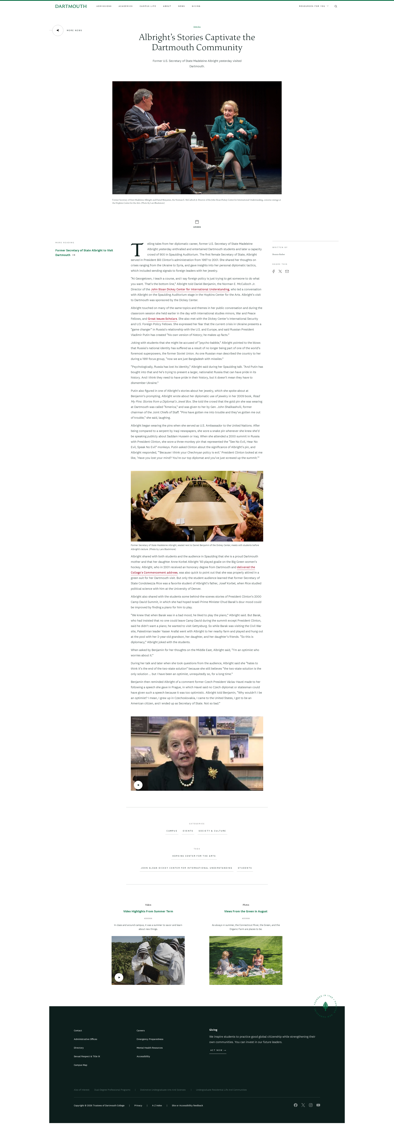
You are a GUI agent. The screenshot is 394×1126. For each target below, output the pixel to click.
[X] (303, 1106)
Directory (79, 1047)
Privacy (138, 1105)
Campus (172, 831)
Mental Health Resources (150, 1047)
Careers (141, 1030)
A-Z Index (157, 1105)
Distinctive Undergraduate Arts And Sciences (163, 1089)
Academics (126, 6)
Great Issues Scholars (162, 319)
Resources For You (312, 6)
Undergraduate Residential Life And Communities (221, 1089)
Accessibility (143, 1056)
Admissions (104, 6)
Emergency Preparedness (150, 1039)
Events (188, 831)
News (181, 6)
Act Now (216, 1050)
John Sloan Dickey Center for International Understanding (190, 289)
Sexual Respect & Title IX (87, 1056)
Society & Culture (212, 831)
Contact (78, 1030)
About (167, 6)
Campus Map (80, 1065)
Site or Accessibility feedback (187, 1105)
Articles (197, 27)
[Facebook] (296, 1106)
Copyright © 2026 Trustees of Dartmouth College (99, 1105)
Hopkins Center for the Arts (194, 856)
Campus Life (148, 6)
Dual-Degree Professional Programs (112, 1089)
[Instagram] (311, 1106)
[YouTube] (318, 1106)
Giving (196, 6)
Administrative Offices (85, 1039)
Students (245, 868)
